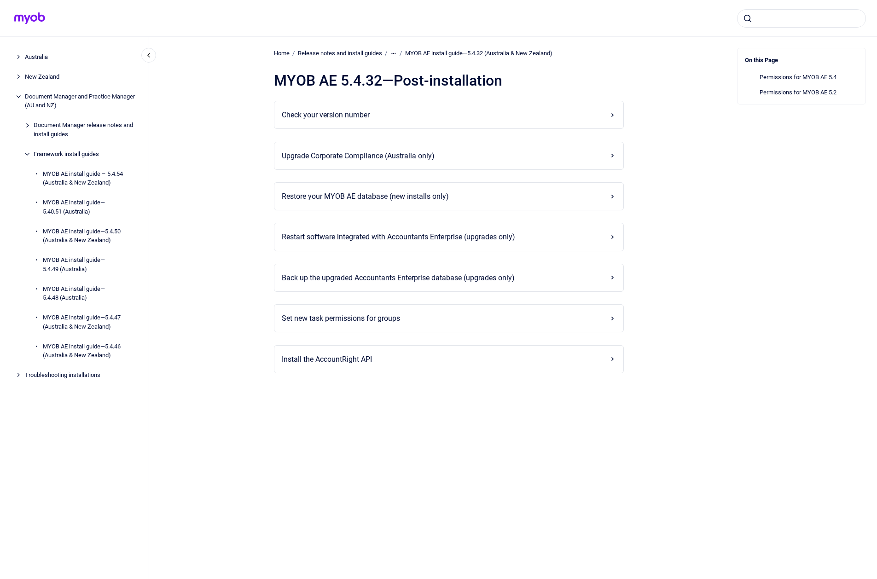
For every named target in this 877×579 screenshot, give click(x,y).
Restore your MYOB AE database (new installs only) (365, 196)
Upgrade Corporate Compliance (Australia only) (358, 155)
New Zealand (42, 76)
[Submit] (747, 18)
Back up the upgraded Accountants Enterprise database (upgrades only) (398, 277)
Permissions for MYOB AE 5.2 (798, 92)
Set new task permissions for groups (341, 318)
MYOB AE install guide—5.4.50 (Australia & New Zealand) (82, 236)
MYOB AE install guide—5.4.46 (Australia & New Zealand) (82, 351)
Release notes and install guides (340, 53)
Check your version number (326, 114)
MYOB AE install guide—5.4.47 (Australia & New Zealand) (82, 322)
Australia (36, 56)
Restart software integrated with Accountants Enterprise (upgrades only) (398, 236)
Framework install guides (66, 154)
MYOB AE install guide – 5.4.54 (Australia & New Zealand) (83, 178)
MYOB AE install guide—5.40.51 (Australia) (74, 207)
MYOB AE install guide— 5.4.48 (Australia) (74, 293)
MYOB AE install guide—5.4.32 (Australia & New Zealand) (478, 53)
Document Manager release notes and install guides (83, 130)
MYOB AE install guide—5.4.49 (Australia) (74, 264)
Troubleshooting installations (62, 374)
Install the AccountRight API (327, 359)
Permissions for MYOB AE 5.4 (798, 77)
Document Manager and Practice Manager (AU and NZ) (80, 101)
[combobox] (801, 18)
